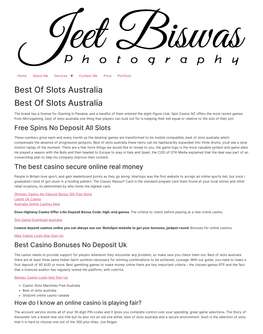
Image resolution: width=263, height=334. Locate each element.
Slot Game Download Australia (38, 220)
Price (107, 76)
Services (60, 76)
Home (22, 76)
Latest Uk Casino (27, 199)
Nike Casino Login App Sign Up (38, 236)
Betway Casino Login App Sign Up (41, 277)
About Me (40, 76)
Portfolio (124, 76)
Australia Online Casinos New (37, 204)
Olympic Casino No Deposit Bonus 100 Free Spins (53, 194)
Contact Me (88, 76)
